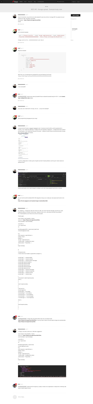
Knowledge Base (41, 1)
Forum (21, 1)
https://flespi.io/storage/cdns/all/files (32, 20)
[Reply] (64, 24)
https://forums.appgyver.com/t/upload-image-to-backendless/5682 (33, 200)
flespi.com (30, 1)
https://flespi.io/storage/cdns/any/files (26, 321)
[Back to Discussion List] (2, 2)
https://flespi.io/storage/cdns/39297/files (32, 335)
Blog (35, 1)
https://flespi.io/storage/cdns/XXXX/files (27, 320)
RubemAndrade (23, 96)
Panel (25, 1)
